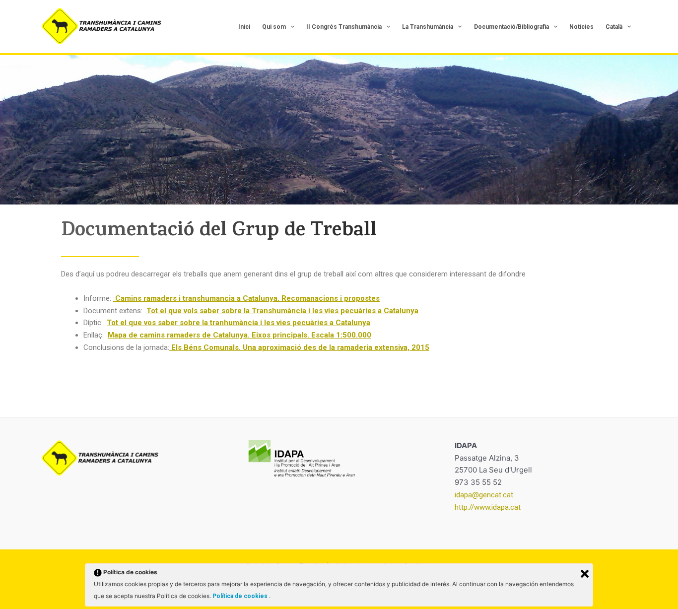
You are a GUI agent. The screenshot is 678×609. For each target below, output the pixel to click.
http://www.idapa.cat (488, 507)
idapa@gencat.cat (484, 494)
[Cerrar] (585, 574)
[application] (290, 26)
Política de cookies (240, 596)
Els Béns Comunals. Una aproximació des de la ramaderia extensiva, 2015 (299, 347)
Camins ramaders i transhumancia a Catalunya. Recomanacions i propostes (246, 298)
